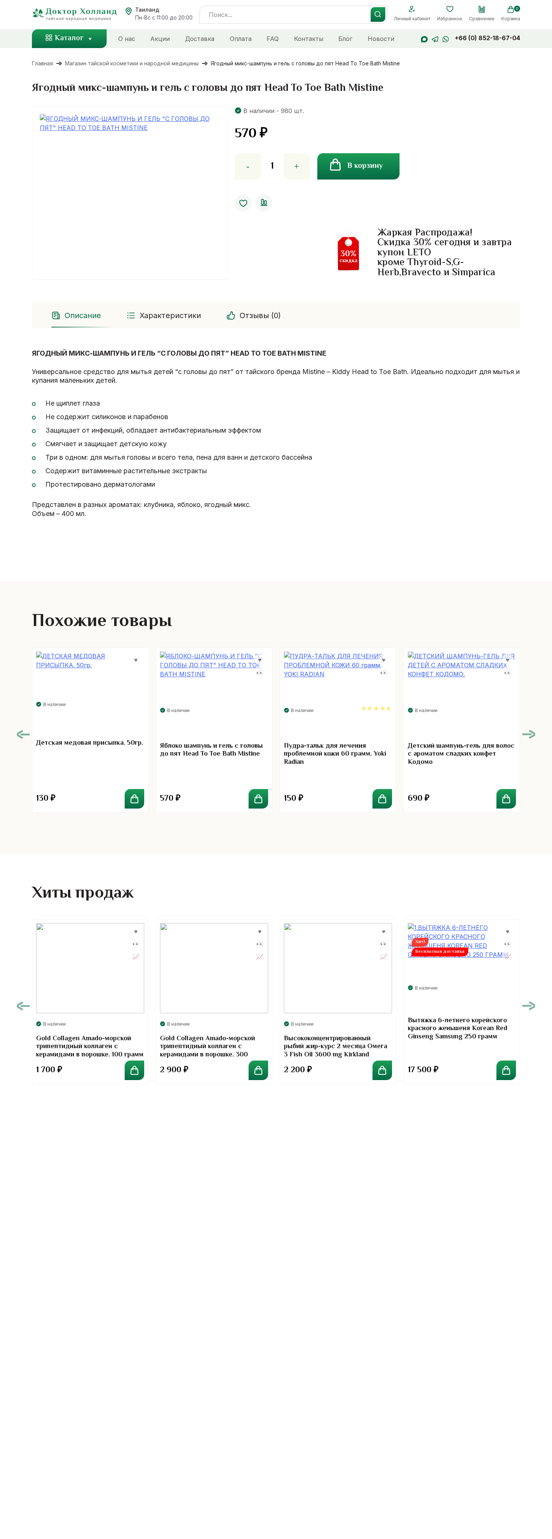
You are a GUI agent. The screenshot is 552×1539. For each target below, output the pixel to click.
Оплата (241, 38)
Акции (160, 38)
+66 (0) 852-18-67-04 (487, 38)
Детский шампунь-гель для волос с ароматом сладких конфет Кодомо (461, 754)
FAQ (273, 38)
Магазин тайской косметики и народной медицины (132, 63)
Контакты (308, 38)
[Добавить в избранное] (243, 203)
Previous (23, 734)
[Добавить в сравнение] (263, 203)
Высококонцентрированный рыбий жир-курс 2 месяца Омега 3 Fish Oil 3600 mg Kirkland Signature (335, 1051)
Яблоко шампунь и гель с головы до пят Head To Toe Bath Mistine (211, 750)
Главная (42, 63)
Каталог (69, 38)
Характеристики (170, 315)
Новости (381, 38)
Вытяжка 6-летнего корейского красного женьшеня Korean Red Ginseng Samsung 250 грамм (457, 1028)
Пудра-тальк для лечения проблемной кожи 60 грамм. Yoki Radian (335, 754)
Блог (345, 38)
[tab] (77, 315)
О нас (126, 38)
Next (528, 734)
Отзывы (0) (260, 315)
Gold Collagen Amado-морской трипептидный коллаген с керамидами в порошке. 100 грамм (89, 1047)
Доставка (199, 38)
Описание (83, 315)
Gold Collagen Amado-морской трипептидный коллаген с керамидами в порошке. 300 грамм (207, 1051)
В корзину (365, 166)
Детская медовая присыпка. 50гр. (89, 743)
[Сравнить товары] (482, 9)
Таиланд (147, 9)
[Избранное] (449, 9)
